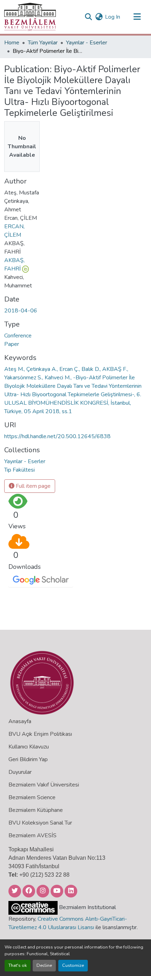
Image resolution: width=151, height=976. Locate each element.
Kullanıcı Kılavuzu (28, 747)
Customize (73, 965)
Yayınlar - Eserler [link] (86, 42)
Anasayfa (19, 721)
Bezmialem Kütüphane (35, 810)
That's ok (17, 965)
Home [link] (11, 42)
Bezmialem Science (31, 797)
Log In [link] (112, 17)
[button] (30, 17)
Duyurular (20, 772)
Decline (44, 965)
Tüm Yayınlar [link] (43, 42)
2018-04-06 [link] (20, 311)
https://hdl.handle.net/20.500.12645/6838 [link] (57, 436)
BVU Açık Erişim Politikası (40, 734)
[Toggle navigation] (137, 17)
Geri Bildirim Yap (28, 759)
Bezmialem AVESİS (32, 835)
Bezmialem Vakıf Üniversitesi (43, 785)
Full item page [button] (32, 486)
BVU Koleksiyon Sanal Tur (40, 823)
